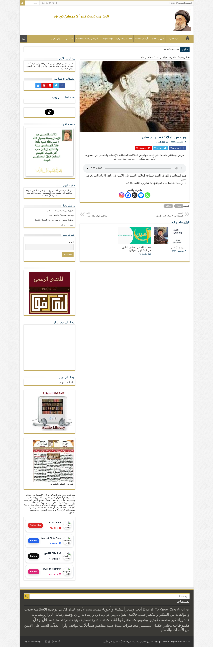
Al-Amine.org (34, 641)
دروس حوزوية (109, 614)
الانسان (179, 206)
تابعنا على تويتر (67, 377)
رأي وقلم (72, 614)
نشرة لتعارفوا (122, 38)
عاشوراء (183, 620)
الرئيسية (187, 38)
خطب (142, 614)
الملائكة (168, 206)
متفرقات (181, 625)
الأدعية (80, 609)
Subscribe (35, 525)
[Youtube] (46, 3)
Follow (33, 540)
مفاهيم (100, 625)
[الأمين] (182, 19)
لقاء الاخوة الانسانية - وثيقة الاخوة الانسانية (79, 620)
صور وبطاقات (158, 38)
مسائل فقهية (114, 625)
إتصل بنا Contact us (93, 610)
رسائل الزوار (55, 614)
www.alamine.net (171, 49)
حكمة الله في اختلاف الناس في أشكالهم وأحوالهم (136, 249)
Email (71, 242)
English (106, 38)
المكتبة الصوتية (174, 38)
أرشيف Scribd (141, 38)
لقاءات (111, 619)
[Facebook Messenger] (141, 195)
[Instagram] (121, 195)
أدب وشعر (133, 609)
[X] (134, 195)
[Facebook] (57, 3)
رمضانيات (38, 614)
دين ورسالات (90, 614)
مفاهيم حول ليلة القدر (96, 214)
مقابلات (87, 625)
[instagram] (43, 3)
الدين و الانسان (178, 247)
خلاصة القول (128, 614)
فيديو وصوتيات (145, 619)
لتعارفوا (125, 619)
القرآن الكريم (67, 609)
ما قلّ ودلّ (42, 619)
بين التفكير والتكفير (161, 614)
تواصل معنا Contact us (86, 38)
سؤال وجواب (56, 38)
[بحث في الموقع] (22, 2)
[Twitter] (53, 3)
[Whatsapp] (147, 195)
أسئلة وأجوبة (113, 609)
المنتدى (69, 38)
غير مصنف (168, 620)
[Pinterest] (50, 3)
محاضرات (173, 57)
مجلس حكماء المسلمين (155, 625)
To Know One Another (172, 609)
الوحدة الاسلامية (46, 609)
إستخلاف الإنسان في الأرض (169, 214)
